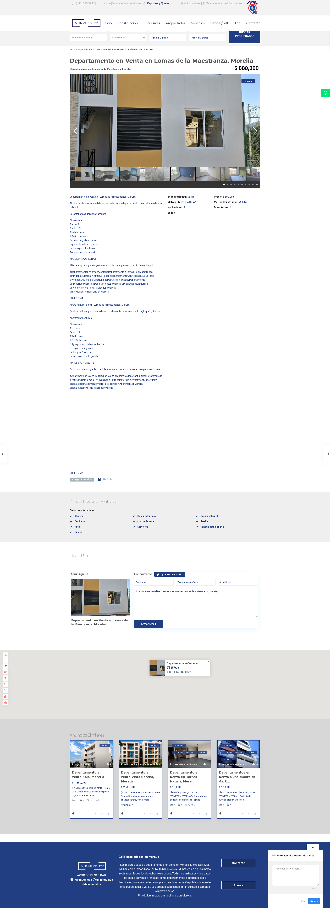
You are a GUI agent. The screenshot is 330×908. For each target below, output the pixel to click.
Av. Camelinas (229, 764)
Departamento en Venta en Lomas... (183, 665)
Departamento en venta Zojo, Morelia (88, 774)
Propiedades (175, 23)
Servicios (198, 23)
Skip (303, 901)
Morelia (126, 69)
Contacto (253, 23)
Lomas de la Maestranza (106, 69)
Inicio (107, 23)
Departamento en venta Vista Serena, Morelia (137, 777)
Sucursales (152, 23)
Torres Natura (180, 764)
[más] (91, 795)
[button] (167, 681)
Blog (237, 23)
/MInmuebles (82, 879)
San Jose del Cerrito (135, 764)
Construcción (127, 23)
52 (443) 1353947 (166, 869)
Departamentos (85, 49)
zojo (77, 764)
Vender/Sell (219, 23)
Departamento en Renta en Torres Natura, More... (185, 777)
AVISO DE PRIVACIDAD (91, 875)
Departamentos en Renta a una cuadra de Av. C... (237, 777)
